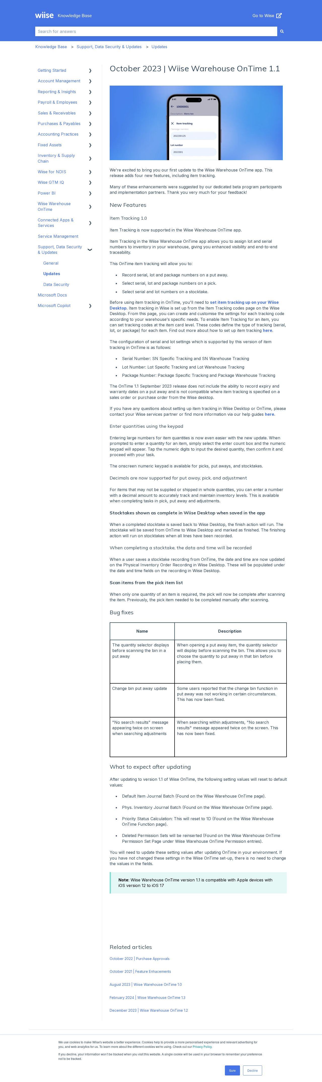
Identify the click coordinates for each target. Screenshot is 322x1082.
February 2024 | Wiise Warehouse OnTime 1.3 (147, 997)
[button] (90, 71)
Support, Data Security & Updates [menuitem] (60, 249)
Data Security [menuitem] (56, 284)
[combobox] (156, 31)
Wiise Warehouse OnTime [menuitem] (54, 206)
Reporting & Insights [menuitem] (57, 91)
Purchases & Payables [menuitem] (59, 123)
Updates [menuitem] (51, 273)
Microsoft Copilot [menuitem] (54, 305)
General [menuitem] (50, 263)
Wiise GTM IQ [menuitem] (51, 182)
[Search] (282, 31)
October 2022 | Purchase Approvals (140, 958)
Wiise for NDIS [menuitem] (52, 171)
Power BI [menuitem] (47, 193)
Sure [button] (232, 1070)
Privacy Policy (202, 1046)
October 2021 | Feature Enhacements (140, 971)
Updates (159, 46)
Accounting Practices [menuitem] (58, 134)
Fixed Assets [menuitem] (50, 144)
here (267, 330)
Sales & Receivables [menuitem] (57, 112)
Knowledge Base (51, 46)
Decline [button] (252, 1070)
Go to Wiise (263, 15)
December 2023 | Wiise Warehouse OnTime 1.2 (149, 1010)
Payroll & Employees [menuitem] (57, 102)
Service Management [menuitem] (58, 236)
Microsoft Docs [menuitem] (52, 294)
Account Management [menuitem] (59, 80)
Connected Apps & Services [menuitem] (55, 222)
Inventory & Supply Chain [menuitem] (56, 158)
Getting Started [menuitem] (52, 70)
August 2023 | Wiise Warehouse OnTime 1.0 (146, 984)
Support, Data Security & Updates (109, 46)
